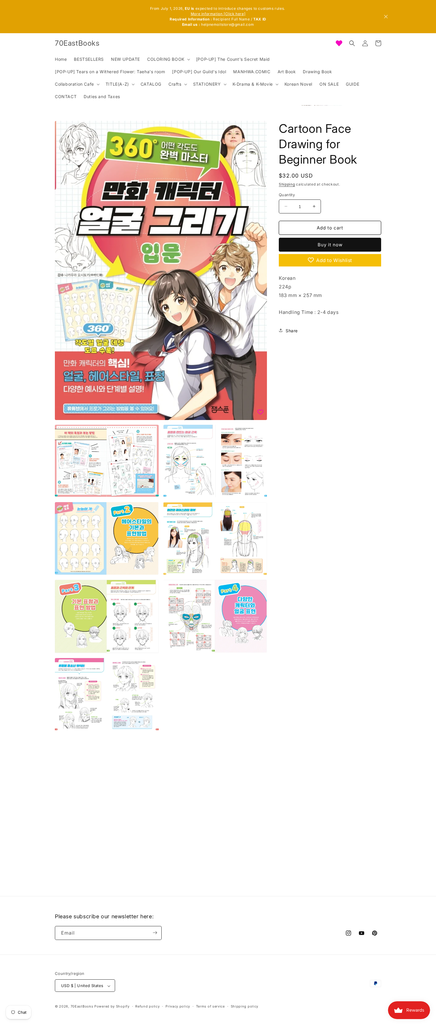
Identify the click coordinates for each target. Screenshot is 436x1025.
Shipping (287, 184)
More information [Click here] (218, 14)
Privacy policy (178, 1006)
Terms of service (210, 1006)
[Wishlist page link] (339, 43)
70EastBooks (82, 1007)
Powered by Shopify (112, 1007)
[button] (168, 59)
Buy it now (330, 244)
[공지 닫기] (386, 16)
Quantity (287, 194)
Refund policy (147, 1006)
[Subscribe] (154, 933)
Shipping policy (245, 1006)
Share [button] (292, 330)
